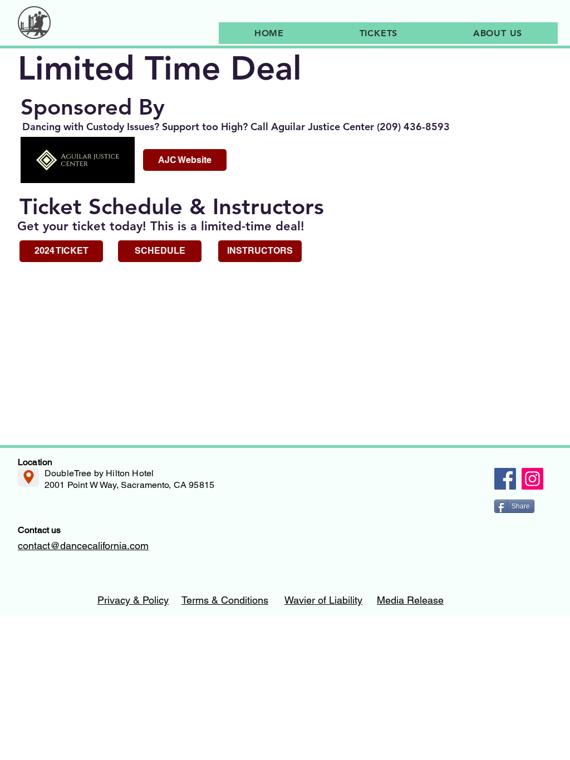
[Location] (28, 477)
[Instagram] (532, 479)
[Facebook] (505, 479)
